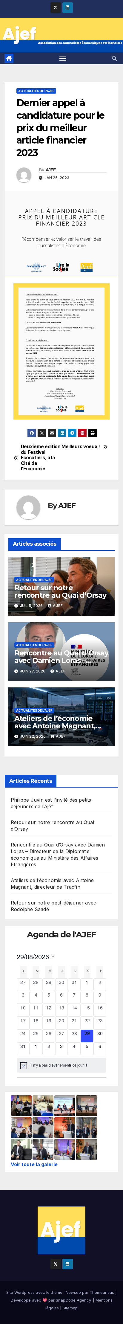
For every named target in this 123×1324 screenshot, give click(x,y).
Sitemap (70, 1307)
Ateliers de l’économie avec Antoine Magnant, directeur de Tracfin (55, 726)
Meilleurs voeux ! (80, 446)
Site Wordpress (20, 1292)
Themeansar (101, 1292)
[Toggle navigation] (62, 58)
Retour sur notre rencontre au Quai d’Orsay (60, 591)
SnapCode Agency (73, 1300)
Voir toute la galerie (34, 1164)
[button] (114, 58)
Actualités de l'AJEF (36, 91)
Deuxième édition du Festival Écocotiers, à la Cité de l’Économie (41, 458)
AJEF (51, 170)
